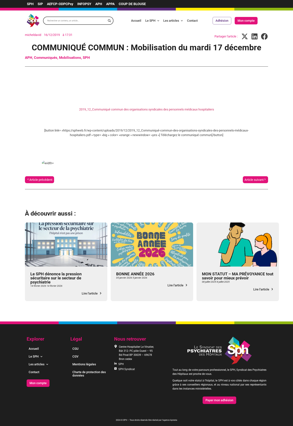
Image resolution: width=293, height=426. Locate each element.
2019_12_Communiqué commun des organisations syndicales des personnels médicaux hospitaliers (146, 109)
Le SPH (150, 20)
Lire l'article (90, 293)
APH (98, 4)
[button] (244, 36)
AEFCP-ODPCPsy (60, 4)
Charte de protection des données (89, 373)
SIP (40, 4)
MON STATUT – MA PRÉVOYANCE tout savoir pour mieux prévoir (237, 276)
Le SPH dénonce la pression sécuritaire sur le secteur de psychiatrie (56, 278)
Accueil (136, 20)
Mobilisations (70, 58)
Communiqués (45, 58)
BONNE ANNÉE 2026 (135, 274)
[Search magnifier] (109, 20)
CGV (75, 356)
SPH (30, 4)
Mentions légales (84, 364)
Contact (192, 20)
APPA (110, 4)
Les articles (171, 20)
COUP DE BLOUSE (132, 4)
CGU (75, 348)
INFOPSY (84, 4)
